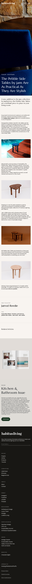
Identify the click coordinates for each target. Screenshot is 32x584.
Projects (3, 456)
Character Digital (5, 555)
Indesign (3, 513)
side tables (22, 315)
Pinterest (3, 501)
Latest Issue (4, 471)
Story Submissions (6, 577)
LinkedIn (3, 499)
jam (17, 118)
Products (3, 74)
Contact (3, 486)
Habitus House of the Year (8, 543)
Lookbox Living (5, 515)
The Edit (3, 462)
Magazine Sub (5, 475)
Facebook (3, 497)
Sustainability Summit (7, 528)
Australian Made (6, 313)
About (2, 484)
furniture (14, 313)
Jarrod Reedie (10, 74)
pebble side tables (6, 315)
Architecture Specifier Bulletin (8, 530)
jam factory (20, 313)
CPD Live (3, 526)
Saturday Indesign (6, 524)
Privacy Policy (4, 570)
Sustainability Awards (7, 541)
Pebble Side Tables (8, 118)
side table (15, 315)
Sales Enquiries (5, 574)
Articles (3, 458)
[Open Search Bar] (24, 3)
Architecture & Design (7, 509)
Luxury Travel (4, 511)
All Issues (3, 473)
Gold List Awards (5, 545)
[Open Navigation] (29, 3)
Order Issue (6, 419)
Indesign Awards (5, 539)
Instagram (4, 495)
